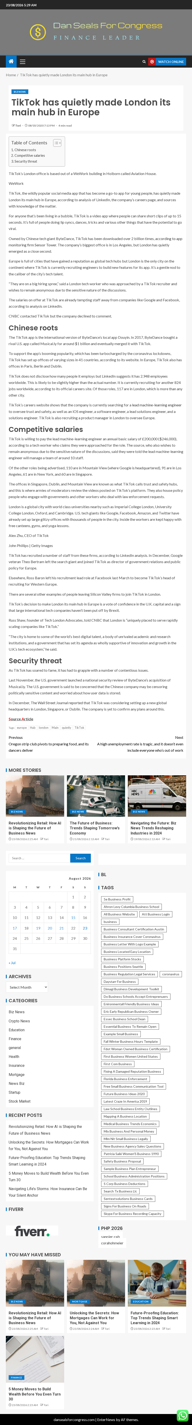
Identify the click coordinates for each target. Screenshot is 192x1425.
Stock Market (19, 1101)
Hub (33, 727)
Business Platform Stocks (122, 959)
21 (61, 928)
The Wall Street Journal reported (57, 702)
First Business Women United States (131, 1056)
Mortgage (17, 1074)
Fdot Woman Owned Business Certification (135, 1049)
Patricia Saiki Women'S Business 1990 (131, 1154)
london (43, 727)
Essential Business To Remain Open (130, 1026)
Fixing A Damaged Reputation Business (132, 1071)
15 (73, 917)
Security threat (26, 161)
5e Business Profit (117, 899)
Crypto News (19, 1021)
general (15, 1048)
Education (17, 1030)
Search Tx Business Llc (120, 1191)
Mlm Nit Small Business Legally (126, 1139)
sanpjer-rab (110, 1236)
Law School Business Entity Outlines (130, 1109)
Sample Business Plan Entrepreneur (130, 1169)
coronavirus (170, 974)
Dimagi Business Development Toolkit (131, 989)
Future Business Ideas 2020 (124, 1094)
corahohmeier (112, 1243)
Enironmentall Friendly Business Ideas (131, 1004)
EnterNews (106, 1419)
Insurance (17, 1065)
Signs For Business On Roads (125, 1206)
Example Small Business (121, 1034)
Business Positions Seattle (123, 967)
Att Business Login (156, 914)
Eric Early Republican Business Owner (131, 1011)
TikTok (79, 727)
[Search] (144, 61)
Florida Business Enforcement (125, 1079)
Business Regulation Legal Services (129, 974)
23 (85, 928)
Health (14, 1056)
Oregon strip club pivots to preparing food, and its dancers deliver (49, 743)
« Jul (12, 962)
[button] (22, 61)
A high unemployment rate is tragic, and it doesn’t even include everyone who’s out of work (140, 743)
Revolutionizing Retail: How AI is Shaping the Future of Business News (35, 828)
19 (38, 928)
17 (15, 928)
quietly (66, 727)
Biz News (20, 91)
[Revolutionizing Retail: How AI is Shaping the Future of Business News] (35, 796)
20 (50, 928)
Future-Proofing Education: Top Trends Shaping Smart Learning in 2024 (155, 1318)
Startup (14, 1092)
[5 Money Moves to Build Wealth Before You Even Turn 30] (35, 1359)
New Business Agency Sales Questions (132, 1146)
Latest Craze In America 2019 (125, 1101)
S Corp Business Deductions (124, 1184)
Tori (18, 125)
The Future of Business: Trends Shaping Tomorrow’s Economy (95, 828)
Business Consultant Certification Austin (134, 929)
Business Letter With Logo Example (130, 944)
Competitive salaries (30, 155)
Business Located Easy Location (127, 952)
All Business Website (119, 914)
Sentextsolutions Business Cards (128, 1199)
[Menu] (22, 61)
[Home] (11, 61)
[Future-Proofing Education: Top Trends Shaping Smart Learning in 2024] (157, 1283)
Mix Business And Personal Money (129, 1131)
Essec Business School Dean (124, 1019)
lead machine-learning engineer (157, 405)
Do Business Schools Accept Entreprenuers (136, 997)
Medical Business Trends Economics (130, 1124)
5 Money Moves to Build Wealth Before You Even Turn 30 (35, 1394)
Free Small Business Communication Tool (133, 1086)
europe (22, 727)
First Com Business (118, 1064)
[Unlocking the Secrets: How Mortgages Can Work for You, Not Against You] (96, 1283)
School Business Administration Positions (134, 1176)
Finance (15, 1039)
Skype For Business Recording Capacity (132, 1214)
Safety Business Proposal (122, 1161)
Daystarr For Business (120, 982)
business (110, 922)
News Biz (17, 1083)
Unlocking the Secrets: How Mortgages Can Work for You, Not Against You (94, 1318)
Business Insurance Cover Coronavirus (132, 937)
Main (55, 727)
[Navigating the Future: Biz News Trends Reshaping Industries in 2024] (157, 796)
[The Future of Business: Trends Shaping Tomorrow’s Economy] (96, 796)
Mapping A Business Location (125, 1116)
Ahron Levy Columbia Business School (131, 907)
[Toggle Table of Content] (55, 143)
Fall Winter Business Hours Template (131, 1041)
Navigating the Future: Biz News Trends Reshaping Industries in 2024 (153, 828)
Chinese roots (25, 150)
